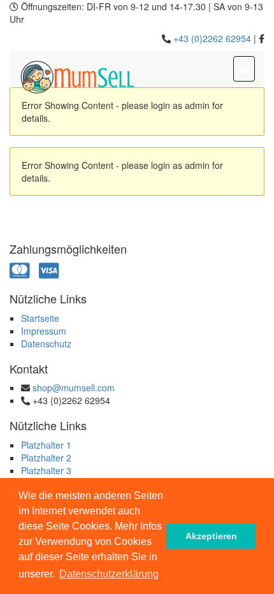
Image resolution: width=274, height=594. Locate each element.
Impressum (43, 330)
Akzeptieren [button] (211, 536)
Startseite (40, 318)
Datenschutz (46, 343)
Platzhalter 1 (46, 444)
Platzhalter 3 (46, 470)
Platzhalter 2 (46, 457)
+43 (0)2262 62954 (212, 38)
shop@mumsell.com (73, 387)
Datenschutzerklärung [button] (109, 574)
